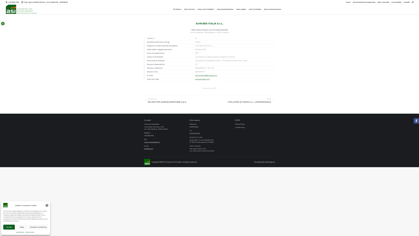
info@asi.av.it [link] (148, 149)
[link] (3, 23)
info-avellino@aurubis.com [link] (206, 75)
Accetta (9, 227)
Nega (22, 227)
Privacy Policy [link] (29, 232)
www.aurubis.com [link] (202, 79)
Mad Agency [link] (270, 162)
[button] (47, 205)
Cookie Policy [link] (20, 232)
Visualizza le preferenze (38, 227)
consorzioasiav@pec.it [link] (152, 142)
